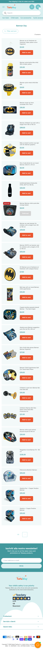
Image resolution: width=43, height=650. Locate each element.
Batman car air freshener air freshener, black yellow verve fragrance (28, 42)
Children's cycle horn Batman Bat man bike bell (30, 388)
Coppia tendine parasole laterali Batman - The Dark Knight (29, 308)
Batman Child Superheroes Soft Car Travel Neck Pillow (29, 368)
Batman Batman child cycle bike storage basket (29, 204)
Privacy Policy (34, 646)
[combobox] (23, 13)
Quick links (7, 627)
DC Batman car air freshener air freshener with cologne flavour (29, 268)
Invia (21, 566)
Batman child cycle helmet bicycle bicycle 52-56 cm (28, 430)
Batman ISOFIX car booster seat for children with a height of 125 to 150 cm (29, 246)
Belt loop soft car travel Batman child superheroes (29, 288)
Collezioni (7, 616)
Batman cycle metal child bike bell (29, 83)
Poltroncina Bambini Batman (28, 470)
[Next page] (24, 534)
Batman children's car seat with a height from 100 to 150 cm (30, 123)
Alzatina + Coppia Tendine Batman (28, 509)
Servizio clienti (9, 621)
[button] (3, 7)
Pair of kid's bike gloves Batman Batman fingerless (29, 348)
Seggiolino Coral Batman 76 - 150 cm (30, 450)
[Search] (5, 13)
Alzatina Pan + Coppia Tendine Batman (29, 489)
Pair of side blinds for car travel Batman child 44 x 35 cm (29, 164)
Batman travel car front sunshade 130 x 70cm (27, 103)
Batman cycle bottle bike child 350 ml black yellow (29, 63)
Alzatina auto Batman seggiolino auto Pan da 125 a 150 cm (29, 328)
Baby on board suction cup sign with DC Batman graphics (29, 144)
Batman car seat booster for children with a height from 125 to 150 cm (29, 225)
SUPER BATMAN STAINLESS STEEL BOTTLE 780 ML (28, 184)
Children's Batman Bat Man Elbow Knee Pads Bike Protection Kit (28, 409)
